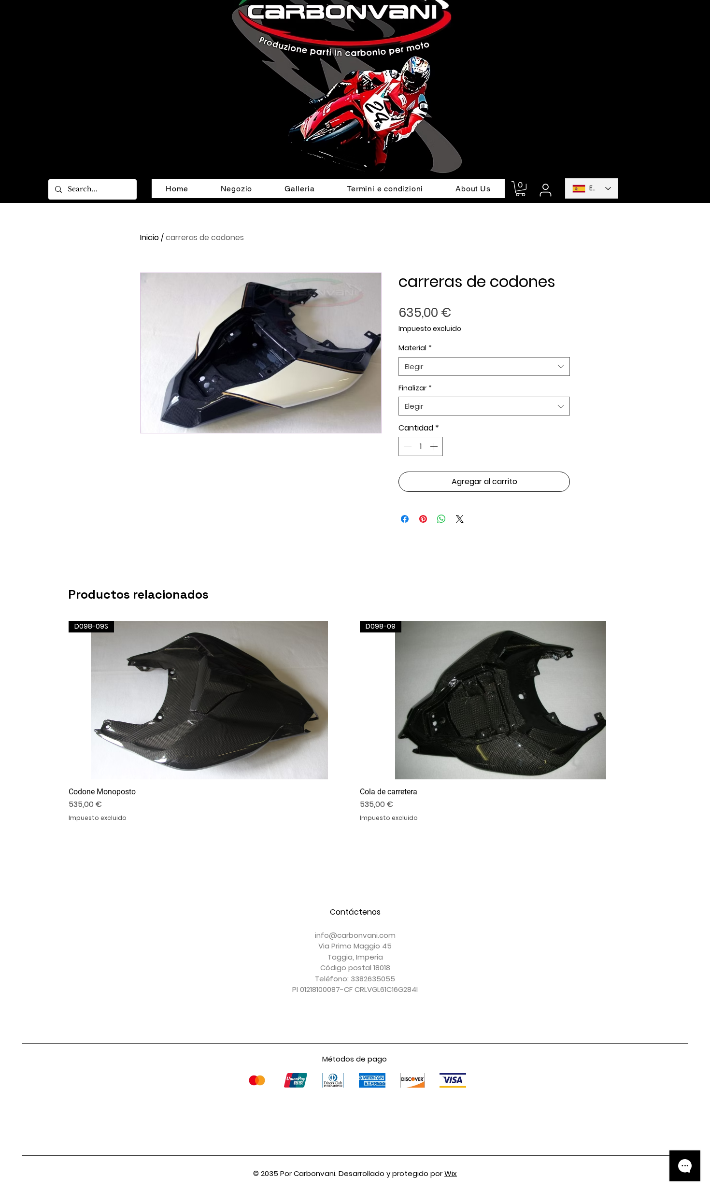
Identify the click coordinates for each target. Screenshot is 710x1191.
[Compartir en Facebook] (405, 519)
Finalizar (415, 388)
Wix (450, 1173)
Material (415, 348)
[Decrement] (406, 446)
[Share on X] (460, 519)
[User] (545, 190)
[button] (520, 188)
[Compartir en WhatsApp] (441, 519)
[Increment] (434, 446)
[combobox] (484, 366)
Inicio (149, 237)
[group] (355, 721)
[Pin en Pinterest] (423, 519)
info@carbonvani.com (355, 935)
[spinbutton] (420, 446)
